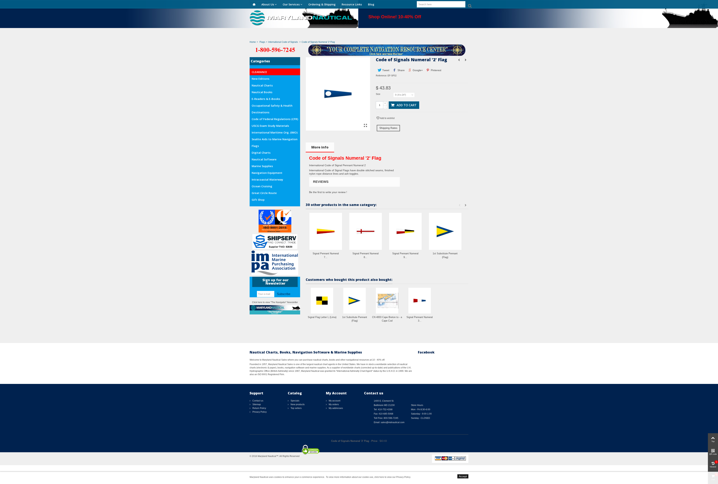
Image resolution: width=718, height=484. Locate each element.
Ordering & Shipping (322, 4)
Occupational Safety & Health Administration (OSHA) (272, 106)
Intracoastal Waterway (267, 179)
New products (297, 404)
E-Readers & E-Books (266, 99)
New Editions (260, 78)
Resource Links (352, 4)
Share (401, 70)
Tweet (385, 70)
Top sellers (296, 408)
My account (334, 400)
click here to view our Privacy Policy (392, 477)
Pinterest (435, 70)
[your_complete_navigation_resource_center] (359, 49)
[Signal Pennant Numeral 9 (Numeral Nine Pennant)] (405, 231)
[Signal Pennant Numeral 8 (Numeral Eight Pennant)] (365, 231)
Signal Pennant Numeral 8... (365, 255)
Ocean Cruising (262, 186)
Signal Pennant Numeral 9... (405, 255)
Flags (262, 42)
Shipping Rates (388, 127)
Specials (294, 400)
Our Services (291, 4)
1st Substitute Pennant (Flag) (445, 255)
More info (320, 147)
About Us (267, 4)
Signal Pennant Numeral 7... (326, 255)
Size (378, 94)
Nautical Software (264, 159)
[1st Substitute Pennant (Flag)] (445, 231)
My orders (333, 404)
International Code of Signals (283, 42)
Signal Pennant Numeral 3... (419, 319)
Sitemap (256, 404)
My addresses (335, 408)
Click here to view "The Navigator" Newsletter (275, 302)
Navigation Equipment (267, 173)
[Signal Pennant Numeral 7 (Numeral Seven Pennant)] (325, 231)
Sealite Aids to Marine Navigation (274, 139)
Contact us (257, 400)
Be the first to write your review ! (328, 192)
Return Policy (259, 408)
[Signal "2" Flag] (338, 129)
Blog (371, 4)
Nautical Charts (262, 85)
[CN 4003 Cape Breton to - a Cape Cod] (387, 300)
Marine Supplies (262, 166)
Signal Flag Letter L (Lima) (322, 317)
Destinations (260, 112)
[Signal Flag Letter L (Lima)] (322, 300)
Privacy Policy (259, 412)
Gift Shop (258, 199)
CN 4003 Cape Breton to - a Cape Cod (387, 319)
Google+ (417, 70)
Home (253, 42)
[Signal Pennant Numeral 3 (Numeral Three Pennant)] (419, 300)
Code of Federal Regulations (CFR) (275, 119)
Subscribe (283, 294)
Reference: (381, 75)
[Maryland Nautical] (301, 17)
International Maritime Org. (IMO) (274, 132)
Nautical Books (262, 92)
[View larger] (365, 126)
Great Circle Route (264, 193)
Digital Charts (261, 152)
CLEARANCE (259, 72)
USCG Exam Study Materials (270, 126)
